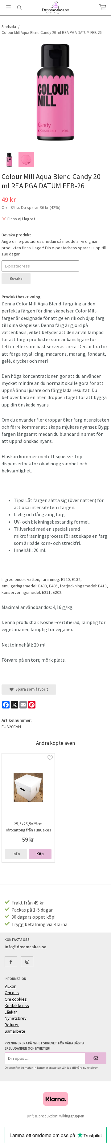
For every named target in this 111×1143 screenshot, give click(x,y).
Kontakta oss (17, 1005)
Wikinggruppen (71, 1116)
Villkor (10, 986)
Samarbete (15, 1031)
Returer (12, 1024)
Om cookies (16, 999)
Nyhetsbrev (16, 1018)
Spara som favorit (31, 689)
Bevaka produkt (16, 235)
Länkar (11, 1012)
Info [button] (16, 853)
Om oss (12, 992)
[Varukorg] (102, 7)
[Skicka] (95, 1058)
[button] (40, 854)
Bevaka (16, 278)
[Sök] (19, 7)
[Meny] (8, 7)
